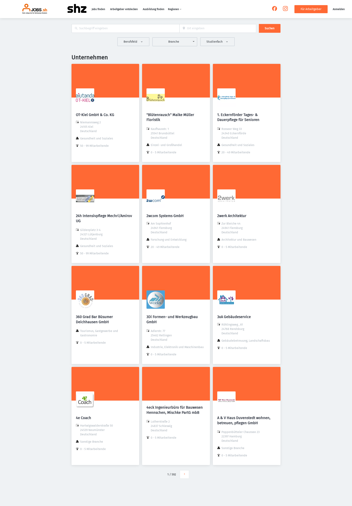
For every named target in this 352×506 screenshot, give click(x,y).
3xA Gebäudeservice (234, 317)
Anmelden (339, 9)
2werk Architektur (231, 216)
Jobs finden (98, 9)
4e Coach (83, 418)
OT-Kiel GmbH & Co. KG (95, 115)
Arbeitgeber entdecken (124, 9)
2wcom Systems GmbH (165, 216)
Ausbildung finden (153, 9)
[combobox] (125, 28)
